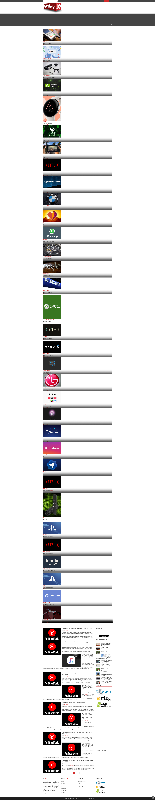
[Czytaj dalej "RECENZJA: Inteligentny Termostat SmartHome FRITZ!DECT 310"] (103, 655)
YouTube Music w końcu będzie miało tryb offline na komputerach (75, 673)
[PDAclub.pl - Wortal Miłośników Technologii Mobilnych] (104, 692)
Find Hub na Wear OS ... (47, 58)
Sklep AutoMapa (82, 781)
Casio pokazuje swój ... (47, 256)
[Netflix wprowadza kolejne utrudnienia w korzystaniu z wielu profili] (52, 544)
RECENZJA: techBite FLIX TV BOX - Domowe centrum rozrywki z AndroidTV (106, 678)
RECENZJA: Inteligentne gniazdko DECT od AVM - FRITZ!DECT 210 (106, 670)
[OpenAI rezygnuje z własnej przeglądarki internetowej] (52, 464)
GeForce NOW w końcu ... (47, 92)
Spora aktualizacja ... (47, 568)
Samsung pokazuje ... (47, 290)
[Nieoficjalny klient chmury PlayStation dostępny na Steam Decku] (52, 148)
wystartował (47, 473)
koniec (82, 773)
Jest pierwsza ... (46, 336)
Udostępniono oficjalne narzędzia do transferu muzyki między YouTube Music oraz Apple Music (88, 656)
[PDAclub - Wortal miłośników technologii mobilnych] (100, 782)
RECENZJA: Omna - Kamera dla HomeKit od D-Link (106, 682)
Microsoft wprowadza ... (49, 319)
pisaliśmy (72, 765)
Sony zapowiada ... (46, 534)
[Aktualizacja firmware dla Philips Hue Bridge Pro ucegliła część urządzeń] (52, 414)
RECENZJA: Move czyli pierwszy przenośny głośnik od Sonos (106, 674)
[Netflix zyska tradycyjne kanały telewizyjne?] (52, 481)
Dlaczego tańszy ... (47, 517)
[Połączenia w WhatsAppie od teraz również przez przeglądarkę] (52, 232)
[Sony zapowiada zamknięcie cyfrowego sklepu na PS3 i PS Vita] (52, 527)
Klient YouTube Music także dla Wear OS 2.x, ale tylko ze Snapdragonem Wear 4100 (87, 716)
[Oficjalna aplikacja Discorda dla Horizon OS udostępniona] (52, 595)
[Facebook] (111, 18)
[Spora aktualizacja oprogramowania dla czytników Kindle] (52, 561)
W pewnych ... (45, 41)
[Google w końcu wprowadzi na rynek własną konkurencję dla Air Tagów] (52, 266)
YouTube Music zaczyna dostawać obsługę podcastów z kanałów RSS (88, 687)
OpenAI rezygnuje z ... (47, 471)
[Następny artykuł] (78, 773)
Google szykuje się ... (47, 222)
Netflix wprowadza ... (47, 551)
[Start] (44, 15)
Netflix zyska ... (46, 488)
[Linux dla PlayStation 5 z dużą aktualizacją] (52, 578)
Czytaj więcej (45, 44)
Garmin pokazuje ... (46, 353)
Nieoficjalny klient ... (46, 155)
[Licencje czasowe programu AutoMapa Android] (104, 704)
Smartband (63, 788)
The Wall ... (52, 490)
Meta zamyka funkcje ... (47, 619)
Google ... (45, 121)
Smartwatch (63, 786)
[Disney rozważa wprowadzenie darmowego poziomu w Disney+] (52, 431)
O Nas (80, 783)
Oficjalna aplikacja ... (47, 602)
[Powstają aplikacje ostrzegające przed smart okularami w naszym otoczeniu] (52, 68)
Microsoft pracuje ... (46, 370)
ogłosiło (86, 694)
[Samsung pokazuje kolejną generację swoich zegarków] (52, 283)
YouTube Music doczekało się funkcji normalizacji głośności (77, 642)
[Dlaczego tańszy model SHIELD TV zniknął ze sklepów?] (52, 504)
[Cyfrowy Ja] (52, 7)
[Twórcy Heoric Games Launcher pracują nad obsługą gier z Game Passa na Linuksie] (52, 131)
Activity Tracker (64, 790)
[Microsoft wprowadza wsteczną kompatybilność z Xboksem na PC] (52, 306)
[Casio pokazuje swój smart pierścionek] (52, 249)
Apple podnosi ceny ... (47, 404)
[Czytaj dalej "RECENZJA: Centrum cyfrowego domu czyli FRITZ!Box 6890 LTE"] (98, 665)
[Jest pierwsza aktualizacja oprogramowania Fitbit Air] (52, 329)
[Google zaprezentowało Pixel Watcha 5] (52, 108)
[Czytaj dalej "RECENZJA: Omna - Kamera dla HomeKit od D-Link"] (98, 682)
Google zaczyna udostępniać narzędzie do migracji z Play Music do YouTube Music (88, 744)
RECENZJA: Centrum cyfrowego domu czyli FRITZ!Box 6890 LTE (105, 666)
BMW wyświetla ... (46, 205)
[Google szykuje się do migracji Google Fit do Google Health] (52, 215)
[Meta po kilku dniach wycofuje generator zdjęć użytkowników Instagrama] (52, 448)
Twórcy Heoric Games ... (47, 138)
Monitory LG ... (45, 387)
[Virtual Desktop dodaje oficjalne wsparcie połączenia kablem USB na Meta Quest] (52, 182)
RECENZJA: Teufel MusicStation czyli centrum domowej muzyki (106, 649)
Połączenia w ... (46, 239)
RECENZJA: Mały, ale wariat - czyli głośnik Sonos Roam (106, 652)
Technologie (66, 630)
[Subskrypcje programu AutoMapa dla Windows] (100, 786)
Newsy (62, 785)
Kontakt (80, 785)
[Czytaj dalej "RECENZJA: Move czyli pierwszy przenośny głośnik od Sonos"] (98, 674)
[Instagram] (111, 24)
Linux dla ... (45, 585)
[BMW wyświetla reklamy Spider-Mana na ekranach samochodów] (52, 198)
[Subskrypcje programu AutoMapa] (104, 698)
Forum (62, 781)
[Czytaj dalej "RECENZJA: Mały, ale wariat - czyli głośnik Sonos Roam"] (98, 652)
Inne (65, 763)
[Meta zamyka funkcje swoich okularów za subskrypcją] (52, 612)
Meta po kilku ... (46, 454)
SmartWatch (86, 720)
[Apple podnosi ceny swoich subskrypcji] (52, 397)
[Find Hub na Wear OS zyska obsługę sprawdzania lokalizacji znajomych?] (52, 51)
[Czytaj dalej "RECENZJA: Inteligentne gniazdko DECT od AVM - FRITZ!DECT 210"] (98, 669)
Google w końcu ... (46, 273)
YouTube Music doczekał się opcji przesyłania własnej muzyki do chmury (77, 761)
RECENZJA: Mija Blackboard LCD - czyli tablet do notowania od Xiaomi (106, 661)
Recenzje (63, 783)
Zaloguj (106, 1)
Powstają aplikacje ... (47, 75)
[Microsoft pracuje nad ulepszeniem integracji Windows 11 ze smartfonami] (52, 363)
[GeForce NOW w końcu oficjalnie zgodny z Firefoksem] (52, 85)
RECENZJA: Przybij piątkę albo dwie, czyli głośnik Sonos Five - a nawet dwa (106, 644)
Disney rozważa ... (46, 437)
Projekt (44, 587)
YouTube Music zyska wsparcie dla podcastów (73, 702)
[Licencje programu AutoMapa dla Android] (100, 790)
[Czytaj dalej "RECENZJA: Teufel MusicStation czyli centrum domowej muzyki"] (98, 648)
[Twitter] (111, 21)
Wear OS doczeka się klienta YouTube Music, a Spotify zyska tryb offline (77, 733)
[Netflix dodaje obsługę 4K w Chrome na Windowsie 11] (52, 165)
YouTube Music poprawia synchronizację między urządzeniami (77, 628)
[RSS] (111, 15)
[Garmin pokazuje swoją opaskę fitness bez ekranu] (52, 346)
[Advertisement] (86, 7)
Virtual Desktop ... (46, 188)
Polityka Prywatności (83, 786)
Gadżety (63, 792)
